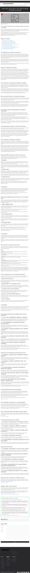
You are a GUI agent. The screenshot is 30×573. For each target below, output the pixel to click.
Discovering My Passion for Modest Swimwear (8, 41)
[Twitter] (15, 553)
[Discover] (24, 572)
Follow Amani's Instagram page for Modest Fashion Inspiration (9, 494)
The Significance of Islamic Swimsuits (7, 40)
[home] (4, 5)
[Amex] (22, 572)
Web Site (2, 529)
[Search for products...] (27, 4)
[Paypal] (26, 572)
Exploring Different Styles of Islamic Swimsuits (8, 43)
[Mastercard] (20, 572)
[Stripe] (28, 572)
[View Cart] (29, 4)
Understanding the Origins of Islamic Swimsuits (9, 42)
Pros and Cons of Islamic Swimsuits (7, 45)
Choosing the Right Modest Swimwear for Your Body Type (10, 44)
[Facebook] (13, 553)
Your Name (2, 525)
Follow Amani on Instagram (5, 416)
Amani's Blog (7, 5)
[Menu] (1, 4)
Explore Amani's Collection (4, 482)
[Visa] (18, 572)
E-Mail (1, 527)
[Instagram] (16, 553)
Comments (2, 531)
